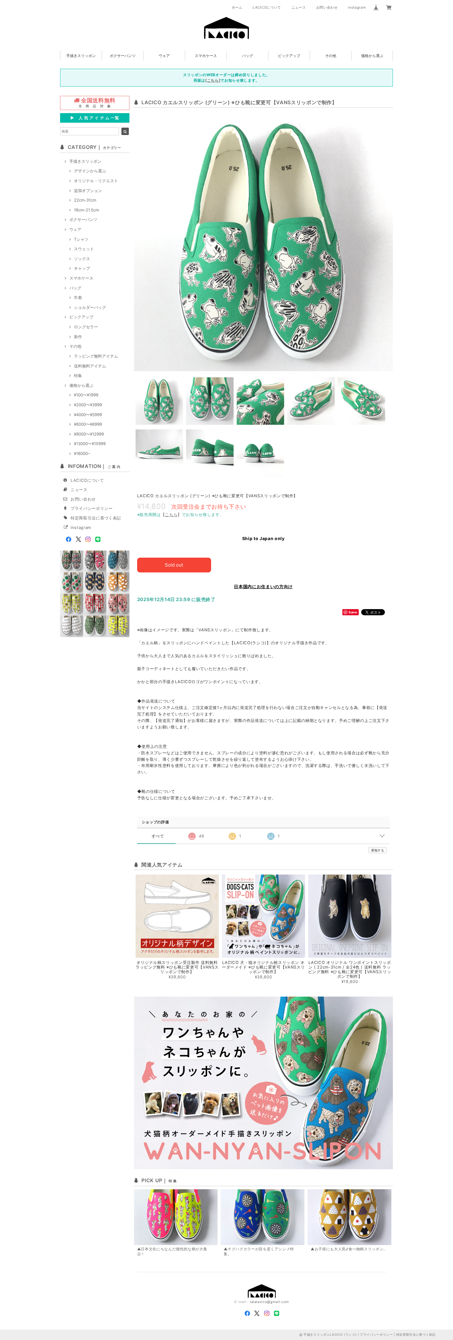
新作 (78, 336)
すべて (158, 836)
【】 (171, 514)
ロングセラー (86, 326)
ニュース (299, 7)
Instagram (357, 7)
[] (212, 80)
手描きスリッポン (81, 55)
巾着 (78, 297)
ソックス (82, 258)
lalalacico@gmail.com (269, 1302)
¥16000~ (82, 453)
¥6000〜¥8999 (88, 424)
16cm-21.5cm (86, 209)
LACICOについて (267, 7)
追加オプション (88, 190)
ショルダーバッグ (90, 307)
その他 (330, 55)
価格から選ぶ (372, 55)
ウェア (164, 55)
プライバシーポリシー (92, 508)
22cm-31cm (85, 200)
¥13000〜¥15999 (90, 443)
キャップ (82, 268)
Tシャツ (81, 239)
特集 (78, 375)
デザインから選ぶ (90, 170)
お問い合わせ (327, 7)
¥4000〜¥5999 (88, 414)
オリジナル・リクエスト (96, 180)
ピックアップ (289, 55)
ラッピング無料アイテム (96, 356)
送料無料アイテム (90, 365)
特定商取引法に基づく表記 (96, 517)
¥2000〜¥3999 (88, 404)
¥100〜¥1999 (86, 394)
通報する (377, 850)
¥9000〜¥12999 (89, 434)
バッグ (247, 55)
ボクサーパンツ (123, 55)
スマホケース (206, 55)
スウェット (84, 248)
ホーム (237, 7)
